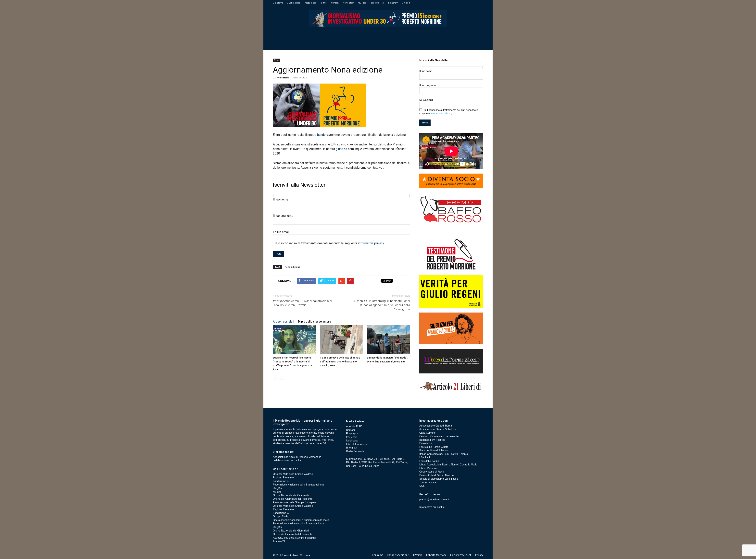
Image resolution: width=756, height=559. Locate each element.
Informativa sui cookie (432, 507)
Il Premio (417, 555)
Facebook (374, 3)
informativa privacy (371, 243)
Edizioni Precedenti (461, 555)
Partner (323, 3)
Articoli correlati (283, 321)
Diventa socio (293, 3)
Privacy (479, 555)
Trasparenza (310, 3)
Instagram (393, 3)
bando (321, 135)
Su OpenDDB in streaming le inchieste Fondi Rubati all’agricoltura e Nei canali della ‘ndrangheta (380, 305)
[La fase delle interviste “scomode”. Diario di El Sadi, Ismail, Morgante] (388, 339)
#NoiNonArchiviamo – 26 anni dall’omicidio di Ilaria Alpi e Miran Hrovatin (302, 303)
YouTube (362, 3)
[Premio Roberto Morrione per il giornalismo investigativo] (378, 18)
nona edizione (292, 266)
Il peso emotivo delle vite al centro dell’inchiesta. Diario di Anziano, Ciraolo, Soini (340, 361)
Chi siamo (278, 3)
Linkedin (406, 3)
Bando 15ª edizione (398, 555)
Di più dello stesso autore (314, 321)
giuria (339, 149)
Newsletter (348, 3)
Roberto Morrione (436, 555)
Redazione (283, 77)
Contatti (335, 3)
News (276, 60)
